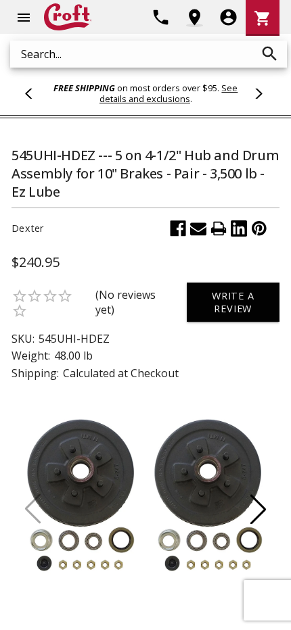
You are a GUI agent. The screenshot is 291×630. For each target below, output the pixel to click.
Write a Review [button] (233, 302)
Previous (34, 93)
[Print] (218, 228)
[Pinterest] (259, 228)
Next (256, 93)
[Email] (198, 228)
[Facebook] (178, 228)
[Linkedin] (239, 228)
